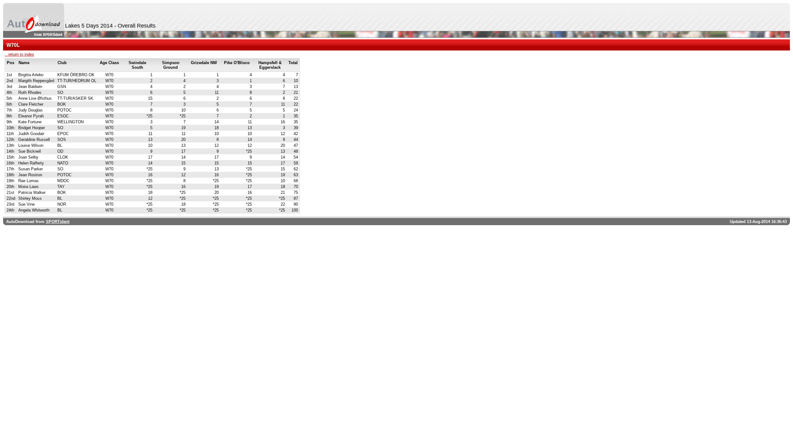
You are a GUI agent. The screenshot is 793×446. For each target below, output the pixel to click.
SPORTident (57, 221)
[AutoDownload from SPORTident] (33, 20)
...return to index (19, 54)
